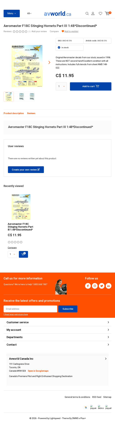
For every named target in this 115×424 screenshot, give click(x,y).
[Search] (87, 13)
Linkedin (108, 286)
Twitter (102, 286)
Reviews (31, 113)
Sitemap (107, 397)
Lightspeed (55, 418)
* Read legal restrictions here (16, 314)
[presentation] (46, 62)
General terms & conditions (77, 397)
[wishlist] (100, 13)
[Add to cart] (23, 254)
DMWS (75, 418)
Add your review (39, 31)
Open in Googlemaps (38, 371)
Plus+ (83, 418)
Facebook (88, 286)
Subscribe (68, 308)
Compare (54, 31)
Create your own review (24, 169)
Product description (14, 113)
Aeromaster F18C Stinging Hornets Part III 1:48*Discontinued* (20, 226)
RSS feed (96, 397)
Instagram (95, 286)
